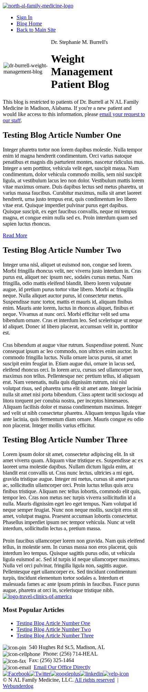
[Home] (38, 6)
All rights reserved (95, 680)
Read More (15, 235)
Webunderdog (18, 686)
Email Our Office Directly (62, 667)
